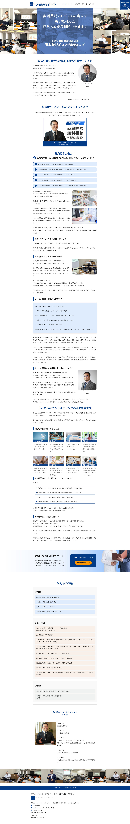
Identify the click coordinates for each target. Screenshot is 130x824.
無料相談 (91, 4)
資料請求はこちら (39, 810)
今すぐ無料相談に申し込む (83, 562)
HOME (64, 4)
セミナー (70, 4)
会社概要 (77, 4)
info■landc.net (37, 808)
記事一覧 (84, 4)
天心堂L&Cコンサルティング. (69, 787)
